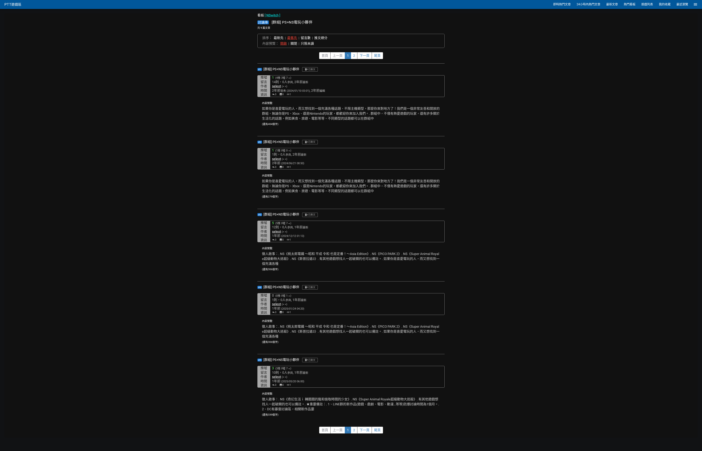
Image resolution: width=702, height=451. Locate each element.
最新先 (279, 38)
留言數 (306, 38)
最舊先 (292, 38)
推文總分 (320, 38)
